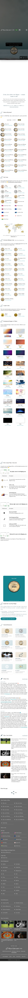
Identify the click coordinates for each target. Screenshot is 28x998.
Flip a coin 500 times (6, 816)
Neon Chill (4, 870)
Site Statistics (18, 906)
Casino (17, 877)
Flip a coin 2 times (19, 803)
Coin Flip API (5, 912)
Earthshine (17, 890)
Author (14, 956)
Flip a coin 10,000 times (7, 819)
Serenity (4, 890)
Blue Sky (17, 880)
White (17, 893)
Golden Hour (18, 867)
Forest (4, 877)
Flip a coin (4, 803)
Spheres (17, 883)
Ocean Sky (4, 880)
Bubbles (4, 883)
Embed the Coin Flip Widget (9, 603)
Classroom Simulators (6, 909)
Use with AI (18, 912)
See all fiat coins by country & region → (15, 182)
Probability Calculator (19, 902)
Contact (10, 956)
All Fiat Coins (13, 236)
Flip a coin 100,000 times (20, 819)
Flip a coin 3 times (6, 806)
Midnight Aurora (18, 870)
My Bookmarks (7, 693)
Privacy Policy (18, 956)
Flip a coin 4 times (19, 806)
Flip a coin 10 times (19, 809)
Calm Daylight (5, 867)
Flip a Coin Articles (7, 735)
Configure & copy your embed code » (8, 618)
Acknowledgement (24, 727)
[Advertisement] (14, 76)
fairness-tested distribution (14, 106)
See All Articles (24, 735)
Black (4, 893)
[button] (13, 30)
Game (16, 29)
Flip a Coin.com (6, 30)
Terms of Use (23, 956)
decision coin (18, 243)
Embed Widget (18, 909)
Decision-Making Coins (8, 240)
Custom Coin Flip (13, 699)
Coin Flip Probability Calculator (6, 701)
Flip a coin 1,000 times (19, 816)
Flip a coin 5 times (6, 809)
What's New (6, 678)
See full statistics (14, 952)
